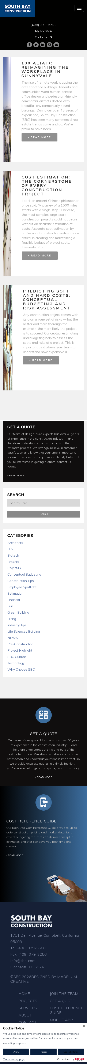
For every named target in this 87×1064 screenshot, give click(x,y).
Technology (15, 663)
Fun (10, 606)
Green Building (18, 612)
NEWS (12, 638)
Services (28, 1008)
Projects (28, 1000)
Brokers (13, 562)
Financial (13, 600)
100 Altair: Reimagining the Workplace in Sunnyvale (45, 69)
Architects (15, 543)
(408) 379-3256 (32, 954)
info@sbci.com (22, 960)
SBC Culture (16, 657)
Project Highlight (19, 650)
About (25, 1015)
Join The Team (64, 993)
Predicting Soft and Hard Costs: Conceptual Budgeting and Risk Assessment (47, 299)
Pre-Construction (20, 644)
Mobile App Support (61, 1022)
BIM (10, 549)
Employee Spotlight (22, 587)
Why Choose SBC (21, 669)
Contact (28, 1022)
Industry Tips (17, 625)
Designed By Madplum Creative (43, 979)
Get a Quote (21, 426)
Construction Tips (20, 581)
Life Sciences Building (23, 631)
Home (24, 993)
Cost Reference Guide (31, 821)
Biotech (13, 555)
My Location (43, 31)
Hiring (11, 619)
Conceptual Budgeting (24, 574)
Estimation (15, 593)
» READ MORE (39, 137)
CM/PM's (14, 568)
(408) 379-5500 (43, 25)
